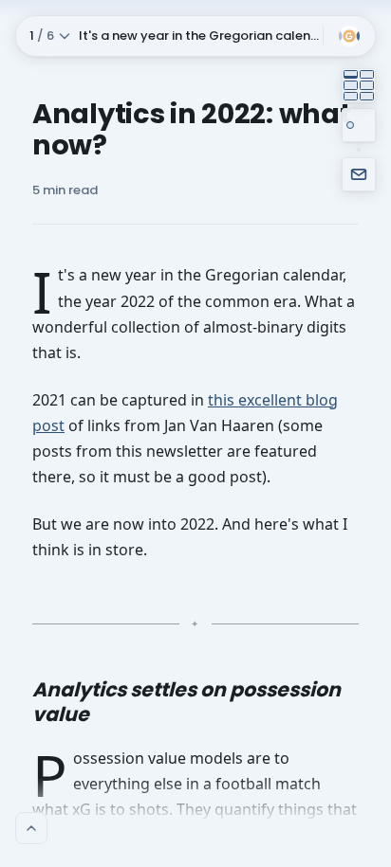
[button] (167, 36)
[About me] (31, 828)
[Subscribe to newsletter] (359, 174)
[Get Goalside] (351, 36)
